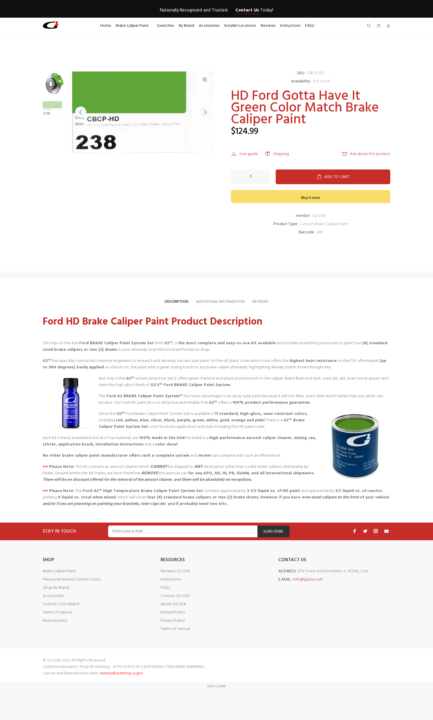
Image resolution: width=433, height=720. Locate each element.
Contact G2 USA (175, 596)
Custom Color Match (61, 604)
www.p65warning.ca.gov (121, 673)
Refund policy (55, 620)
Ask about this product (370, 154)
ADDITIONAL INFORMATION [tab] (220, 301)
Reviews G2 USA (175, 571)
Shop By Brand (56, 587)
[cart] (378, 26)
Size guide (248, 154)
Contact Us (247, 10)
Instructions (171, 579)
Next (205, 112)
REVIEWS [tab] (260, 301)
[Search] (370, 26)
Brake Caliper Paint (59, 571)
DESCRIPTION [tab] (176, 301)
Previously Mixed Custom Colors (71, 579)
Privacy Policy (173, 620)
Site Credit (216, 686)
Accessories (53, 596)
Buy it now (310, 197)
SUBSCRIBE (273, 531)
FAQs (165, 587)
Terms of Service (57, 612)
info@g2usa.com (308, 579)
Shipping (281, 154)
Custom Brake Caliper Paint (324, 224)
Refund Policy (173, 612)
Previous (80, 112)
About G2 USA (173, 604)
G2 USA (319, 215)
